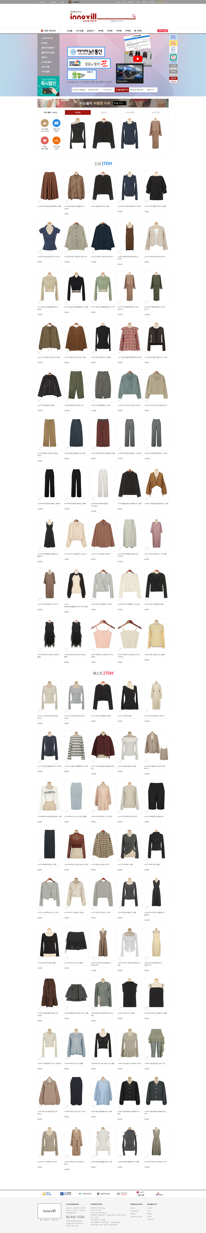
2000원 (110, 31)
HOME (132, 1208)
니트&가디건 (47, 38)
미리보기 (40, 201)
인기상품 (79, 31)
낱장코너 (90, 31)
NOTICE (149, 1208)
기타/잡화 (46, 72)
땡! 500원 (138, 31)
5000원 (128, 31)
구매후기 (173, 71)
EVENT (149, 1217)
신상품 (69, 31)
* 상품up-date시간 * (117, 21)
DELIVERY (150, 1219)
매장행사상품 (44, 148)
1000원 (100, 31)
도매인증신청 (56, 148)
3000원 (119, 31)
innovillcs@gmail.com (101, 1213)
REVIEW (150, 1214)
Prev (39, 86)
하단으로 (173, 81)
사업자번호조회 (115, 1222)
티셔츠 (44, 43)
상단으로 (173, 78)
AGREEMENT (134, 1211)
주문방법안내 (173, 74)
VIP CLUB (163, 30)
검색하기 (134, 16)
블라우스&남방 (48, 52)
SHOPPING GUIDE (136, 1217)
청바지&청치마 (48, 48)
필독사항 (173, 68)
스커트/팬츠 (47, 62)
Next (58, 86)
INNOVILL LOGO (83, 16)
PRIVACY (133, 1214)
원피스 (44, 57)
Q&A (148, 1211)
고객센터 (173, 65)
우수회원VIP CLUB (45, 130)
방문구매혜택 (56, 130)
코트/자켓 (46, 67)
